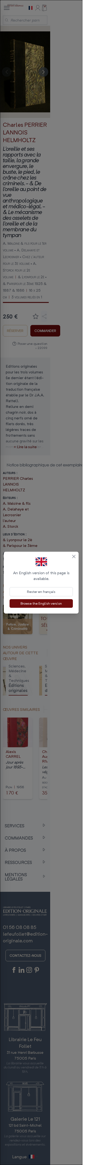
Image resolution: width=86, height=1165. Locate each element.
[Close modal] (74, 556)
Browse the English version (41, 603)
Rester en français (41, 592)
